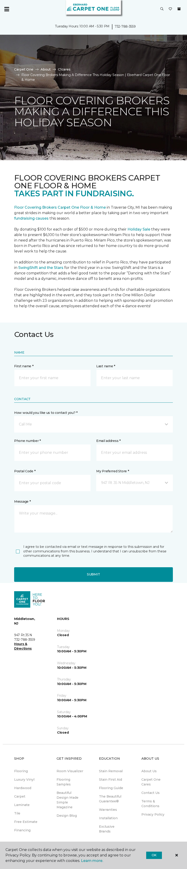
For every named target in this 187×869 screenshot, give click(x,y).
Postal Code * (24, 471)
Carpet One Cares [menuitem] (151, 781)
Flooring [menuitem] (21, 771)
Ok (154, 855)
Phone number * (27, 440)
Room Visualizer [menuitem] (70, 771)
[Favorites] (170, 9)
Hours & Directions (23, 646)
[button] (162, 9)
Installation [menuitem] (108, 818)
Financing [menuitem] (22, 830)
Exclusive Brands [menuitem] (106, 828)
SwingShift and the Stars (40, 267)
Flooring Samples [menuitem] (64, 781)
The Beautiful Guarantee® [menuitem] (110, 798)
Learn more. (92, 860)
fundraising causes (31, 218)
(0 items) (179, 9)
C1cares (64, 69)
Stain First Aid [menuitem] (110, 779)
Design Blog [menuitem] (67, 816)
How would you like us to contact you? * (46, 412)
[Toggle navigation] (7, 9)
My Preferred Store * (112, 471)
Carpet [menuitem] (19, 796)
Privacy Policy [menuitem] (152, 814)
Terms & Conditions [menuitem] (150, 803)
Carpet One (23, 69)
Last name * (105, 366)
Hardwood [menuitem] (22, 788)
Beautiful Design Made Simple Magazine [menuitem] (67, 800)
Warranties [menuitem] (108, 810)
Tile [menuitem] (17, 813)
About (46, 69)
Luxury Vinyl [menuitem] (24, 779)
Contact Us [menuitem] (150, 793)
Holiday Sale (138, 229)
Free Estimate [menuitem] (25, 822)
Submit (93, 574)
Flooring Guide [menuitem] (111, 788)
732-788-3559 (125, 26)
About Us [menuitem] (149, 771)
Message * (22, 501)
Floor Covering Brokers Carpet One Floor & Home (60, 207)
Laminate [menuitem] (22, 805)
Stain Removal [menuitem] (111, 771)
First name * (24, 366)
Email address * (108, 440)
